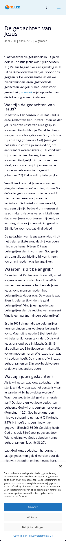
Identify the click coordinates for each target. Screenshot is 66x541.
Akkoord (33, 507)
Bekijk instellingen (33, 527)
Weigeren (33, 517)
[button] (60, 466)
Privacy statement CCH (41, 535)
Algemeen (41, 41)
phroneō (26, 92)
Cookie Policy (20, 535)
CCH (13, 41)
